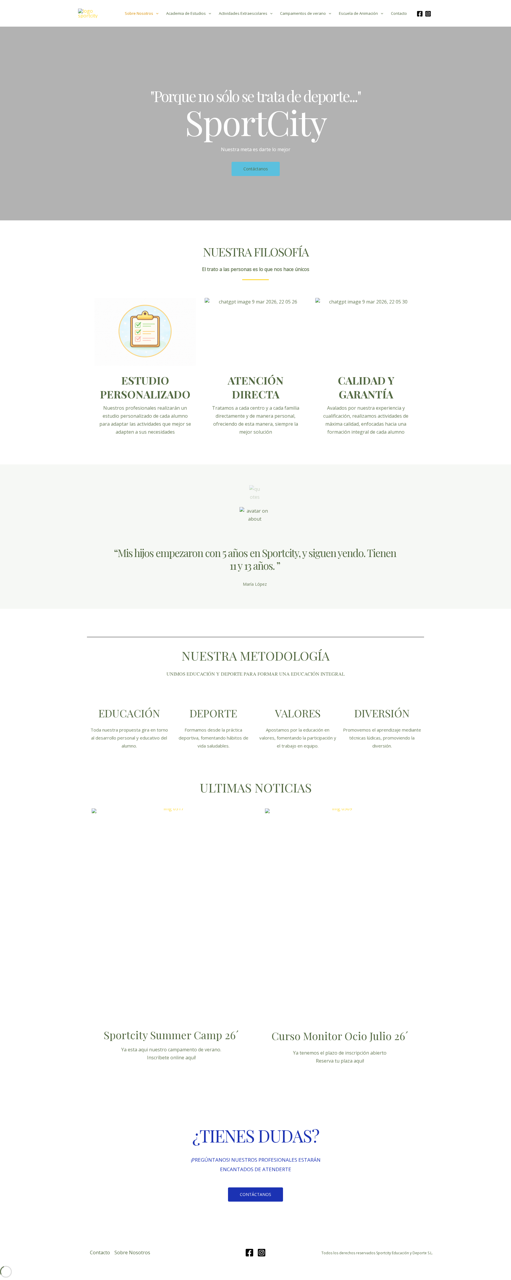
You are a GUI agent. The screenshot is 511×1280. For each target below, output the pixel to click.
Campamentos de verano (303, 13)
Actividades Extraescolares (243, 13)
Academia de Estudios (186, 13)
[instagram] (429, 14)
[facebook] (421, 14)
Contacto (399, 13)
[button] (156, 13)
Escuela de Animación (358, 13)
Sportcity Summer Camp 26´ (171, 1035)
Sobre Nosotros (139, 13)
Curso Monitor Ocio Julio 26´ (339, 1036)
